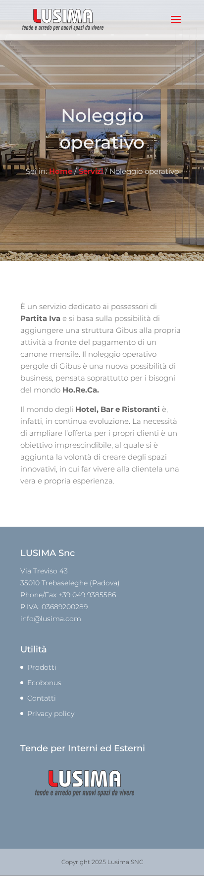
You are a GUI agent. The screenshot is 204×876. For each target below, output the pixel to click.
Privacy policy (50, 713)
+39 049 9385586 (87, 594)
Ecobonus (44, 682)
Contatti (41, 698)
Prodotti (41, 667)
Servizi (91, 171)
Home (60, 171)
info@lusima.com (50, 618)
